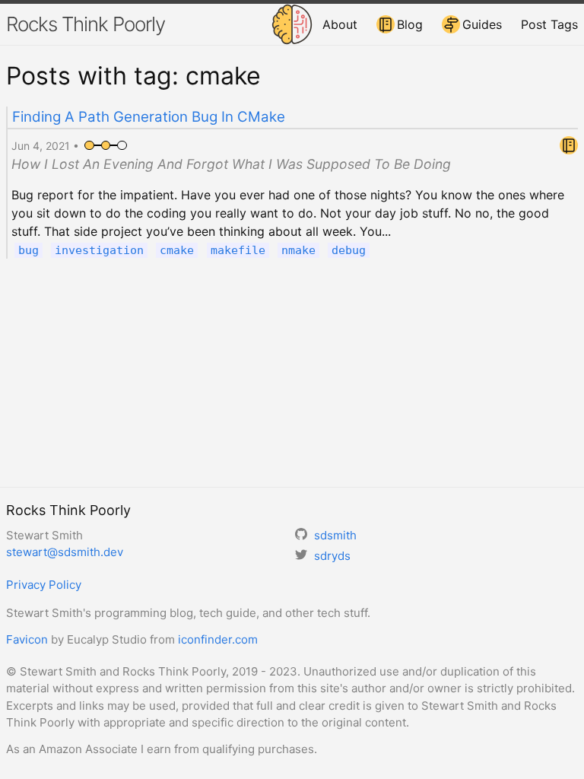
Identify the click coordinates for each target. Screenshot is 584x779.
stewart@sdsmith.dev (64, 552)
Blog (410, 24)
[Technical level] (105, 146)
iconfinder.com (218, 639)
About (339, 24)
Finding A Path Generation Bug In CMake (148, 117)
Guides (482, 24)
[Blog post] (569, 149)
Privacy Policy (43, 584)
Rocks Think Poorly (85, 24)
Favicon (27, 639)
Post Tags (549, 24)
